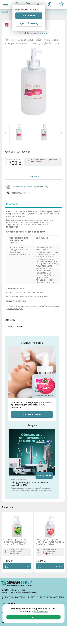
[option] (21, 133)
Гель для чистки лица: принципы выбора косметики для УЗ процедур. (33, 307)
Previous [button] (6, 133)
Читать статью (32, 414)
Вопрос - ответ (15, 326)
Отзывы (10, 320)
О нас (4, 599)
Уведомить (34, 176)
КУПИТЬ (27, 566)
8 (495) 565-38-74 (10, 590)
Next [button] (61, 133)
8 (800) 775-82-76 (10, 592)
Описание (11, 204)
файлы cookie (41, 611)
